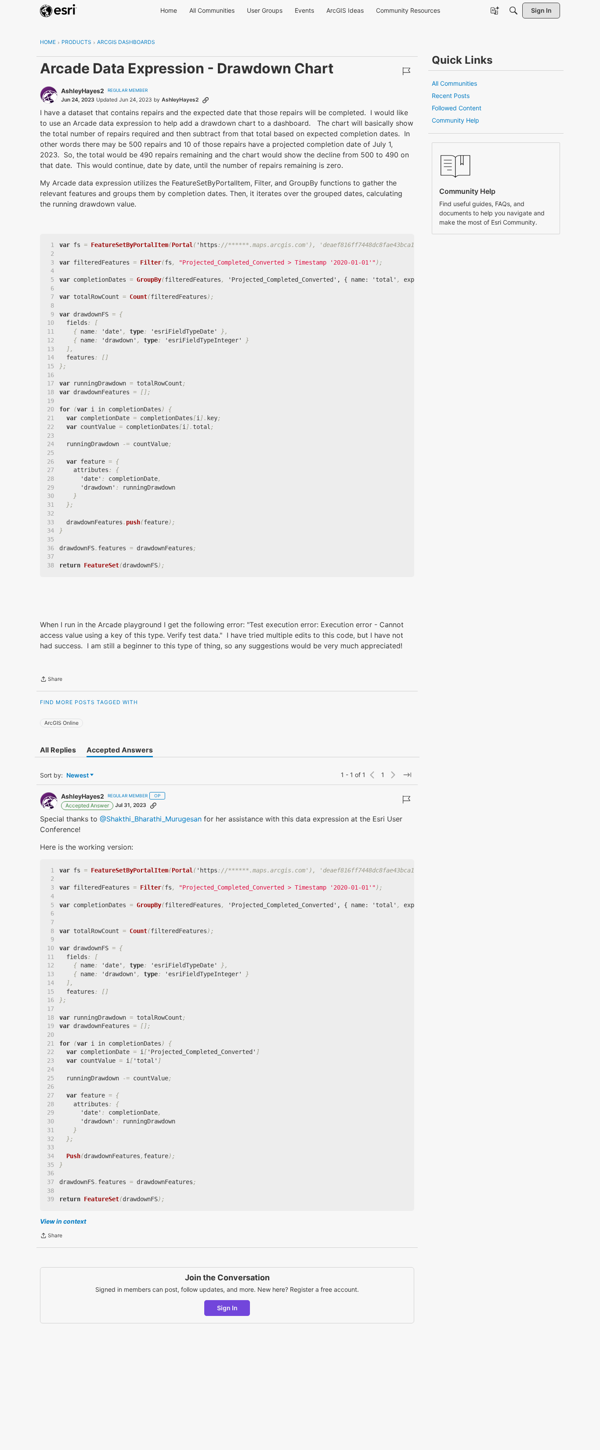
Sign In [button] (227, 1308)
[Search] (513, 10)
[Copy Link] (205, 100)
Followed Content (456, 108)
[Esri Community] (58, 10)
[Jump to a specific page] (407, 775)
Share (51, 680)
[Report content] (406, 71)
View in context (63, 1221)
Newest (77, 775)
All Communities (454, 83)
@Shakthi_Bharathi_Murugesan (151, 818)
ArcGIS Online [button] (61, 723)
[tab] (58, 749)
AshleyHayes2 (82, 90)
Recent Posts (451, 95)
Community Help (455, 120)
